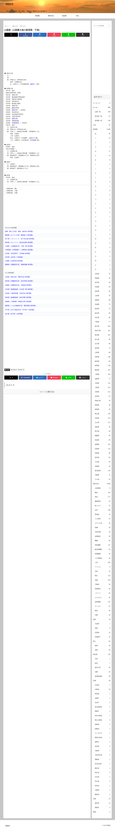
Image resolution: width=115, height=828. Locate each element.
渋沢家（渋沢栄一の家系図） (14, 257)
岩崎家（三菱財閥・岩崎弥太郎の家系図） (18, 301)
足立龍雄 (33, 140)
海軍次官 (15, 110)
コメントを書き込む (47, 392)
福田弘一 (33, 84)
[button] (83, 35)
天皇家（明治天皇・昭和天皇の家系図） (18, 277)
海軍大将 (15, 118)
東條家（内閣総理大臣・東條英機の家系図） (19, 264)
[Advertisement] (47, 54)
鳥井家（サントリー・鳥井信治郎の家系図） (19, 242)
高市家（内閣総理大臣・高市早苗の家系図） (19, 281)
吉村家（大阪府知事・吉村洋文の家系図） (18, 293)
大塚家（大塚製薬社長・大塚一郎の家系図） (19, 246)
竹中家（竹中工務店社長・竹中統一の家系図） (20, 310)
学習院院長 (15, 123)
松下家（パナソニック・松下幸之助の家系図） (20, 239)
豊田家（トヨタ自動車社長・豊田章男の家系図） (21, 305)
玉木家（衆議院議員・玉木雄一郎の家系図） (19, 289)
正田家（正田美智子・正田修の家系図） (18, 253)
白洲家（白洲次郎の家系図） (14, 261)
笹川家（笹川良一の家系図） (14, 314)
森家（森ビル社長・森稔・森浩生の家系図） (19, 231)
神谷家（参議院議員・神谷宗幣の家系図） (18, 297)
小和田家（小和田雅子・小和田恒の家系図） (19, 250)
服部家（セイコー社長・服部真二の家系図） (19, 235)
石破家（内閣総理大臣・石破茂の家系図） (18, 285)
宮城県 (8, 369)
